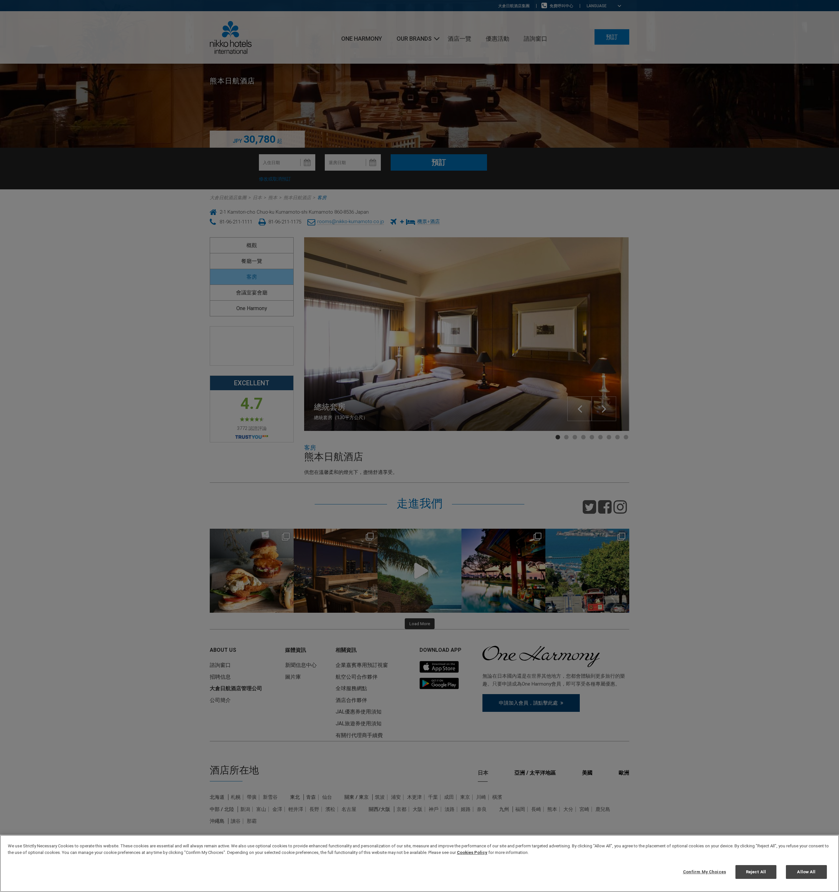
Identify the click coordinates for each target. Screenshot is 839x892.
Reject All (756, 871)
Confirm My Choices (704, 871)
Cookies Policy (472, 852)
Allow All (806, 871)
